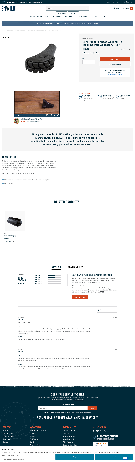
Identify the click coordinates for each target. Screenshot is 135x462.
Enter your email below (67, 404)
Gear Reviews (7, 439)
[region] (67, 324)
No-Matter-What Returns (115, 74)
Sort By (100, 309)
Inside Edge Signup (69, 436)
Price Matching (68, 442)
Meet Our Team (8, 433)
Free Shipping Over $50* (35, 2)
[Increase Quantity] (93, 62)
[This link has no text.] (54, 275)
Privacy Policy (73, 412)
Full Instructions (79, 400)
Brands (32, 442)
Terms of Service (84, 412)
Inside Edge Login (68, 439)
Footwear (33, 433)
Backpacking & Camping (38, 430)
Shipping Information (70, 445)
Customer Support (69, 430)
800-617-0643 (110, 2)
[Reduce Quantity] (84, 62)
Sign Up (92, 408)
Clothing (32, 436)
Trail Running (34, 439)
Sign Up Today (80, 297)
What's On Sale (35, 445)
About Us (6, 430)
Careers (5, 442)
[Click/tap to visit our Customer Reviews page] (100, 444)
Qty (83, 58)
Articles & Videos (128, 2)
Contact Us (66, 433)
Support (118, 2)
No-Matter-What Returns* (15, 2)
